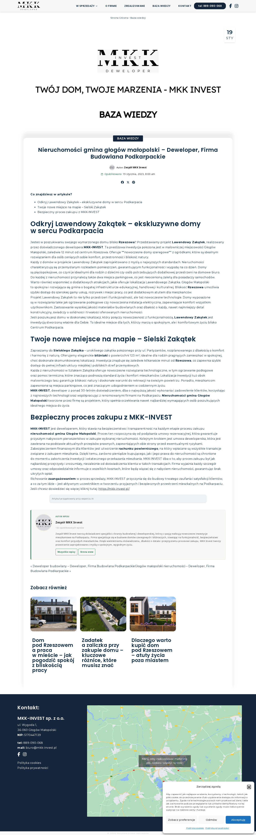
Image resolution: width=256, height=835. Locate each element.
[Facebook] (230, 6)
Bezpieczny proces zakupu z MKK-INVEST (68, 212)
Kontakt (184, 6)
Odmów (211, 819)
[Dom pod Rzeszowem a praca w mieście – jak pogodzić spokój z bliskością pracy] (53, 614)
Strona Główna (119, 17)
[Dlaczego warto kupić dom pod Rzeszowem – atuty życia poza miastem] (153, 614)
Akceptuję (238, 819)
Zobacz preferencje (181, 819)
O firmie (111, 6)
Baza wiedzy (162, 6)
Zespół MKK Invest (69, 522)
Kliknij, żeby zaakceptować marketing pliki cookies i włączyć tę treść (164, 761)
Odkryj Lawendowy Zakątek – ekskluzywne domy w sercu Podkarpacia (89, 202)
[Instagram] (236, 6)
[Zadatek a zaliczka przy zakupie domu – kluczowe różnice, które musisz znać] (103, 614)
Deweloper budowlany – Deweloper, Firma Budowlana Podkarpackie (84, 566)
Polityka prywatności (217, 828)
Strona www (87, 552)
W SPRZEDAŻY (85, 6)
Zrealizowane (134, 6)
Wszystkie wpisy (66, 552)
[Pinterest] (133, 182)
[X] (128, 182)
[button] (249, 787)
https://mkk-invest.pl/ (114, 489)
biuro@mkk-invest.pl (37, 747)
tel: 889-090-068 (210, 6)
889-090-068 (30, 742)
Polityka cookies (195, 828)
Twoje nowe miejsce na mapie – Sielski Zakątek (71, 207)
